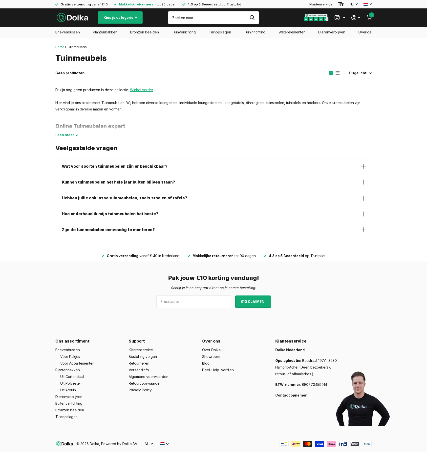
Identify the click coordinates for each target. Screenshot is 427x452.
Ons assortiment (72, 341)
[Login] (355, 17)
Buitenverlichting (68, 403)
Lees (64, 135)
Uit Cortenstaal (72, 376)
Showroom (211, 356)
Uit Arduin (68, 390)
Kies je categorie (119, 17)
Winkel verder (141, 90)
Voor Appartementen (77, 363)
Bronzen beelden (144, 32)
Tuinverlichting (184, 32)
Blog (206, 363)
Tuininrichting (254, 32)
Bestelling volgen (143, 356)
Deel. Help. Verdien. (218, 370)
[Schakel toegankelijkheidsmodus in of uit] (341, 4)
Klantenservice (320, 4)
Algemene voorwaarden (148, 376)
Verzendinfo (139, 370)
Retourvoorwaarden (145, 383)
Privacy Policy (140, 390)
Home (59, 47)
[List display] (338, 73)
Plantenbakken (105, 32)
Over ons (211, 341)
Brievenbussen (67, 32)
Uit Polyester (70, 383)
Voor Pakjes (70, 356)
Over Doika (211, 350)
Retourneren (139, 363)
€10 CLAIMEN (253, 301)
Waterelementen (291, 32)
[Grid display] (331, 73)
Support (137, 341)
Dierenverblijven (331, 32)
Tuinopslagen (220, 32)
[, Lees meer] (339, 17)
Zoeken (252, 17)
